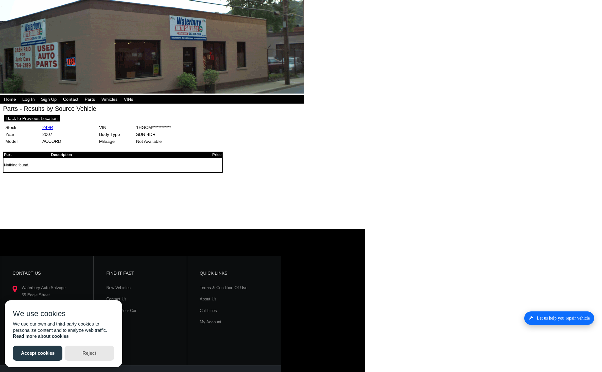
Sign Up (49, 99)
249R (47, 127)
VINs (128, 99)
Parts (90, 99)
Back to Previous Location (32, 118)
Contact (70, 99)
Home (10, 99)
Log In (28, 99)
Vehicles (109, 99)
